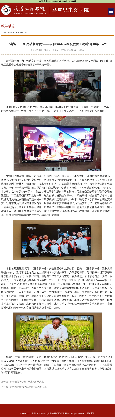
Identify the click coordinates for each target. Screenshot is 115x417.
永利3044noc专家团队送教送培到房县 (28, 387)
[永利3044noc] (45, 7)
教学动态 (19, 33)
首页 (4, 33)
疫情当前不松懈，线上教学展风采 (27, 381)
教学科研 (11, 33)
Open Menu (111, 11)
